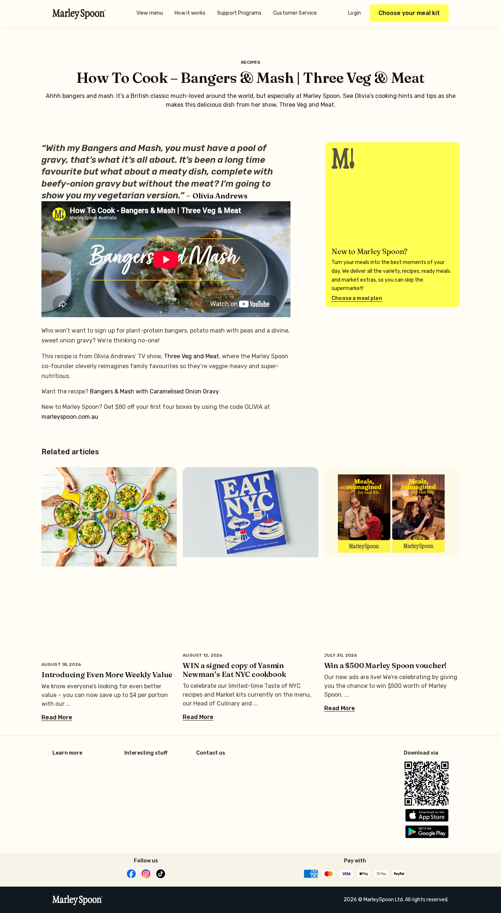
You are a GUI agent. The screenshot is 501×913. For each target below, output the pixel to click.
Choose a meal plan (357, 298)
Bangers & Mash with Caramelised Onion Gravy (154, 391)
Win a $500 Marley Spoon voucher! (385, 665)
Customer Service (295, 13)
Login (354, 13)
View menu (149, 13)
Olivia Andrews (220, 195)
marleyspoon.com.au (69, 416)
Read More (56, 717)
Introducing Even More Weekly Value (106, 674)
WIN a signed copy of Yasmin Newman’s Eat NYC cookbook (234, 670)
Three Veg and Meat (191, 356)
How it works (190, 13)
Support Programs (239, 13)
